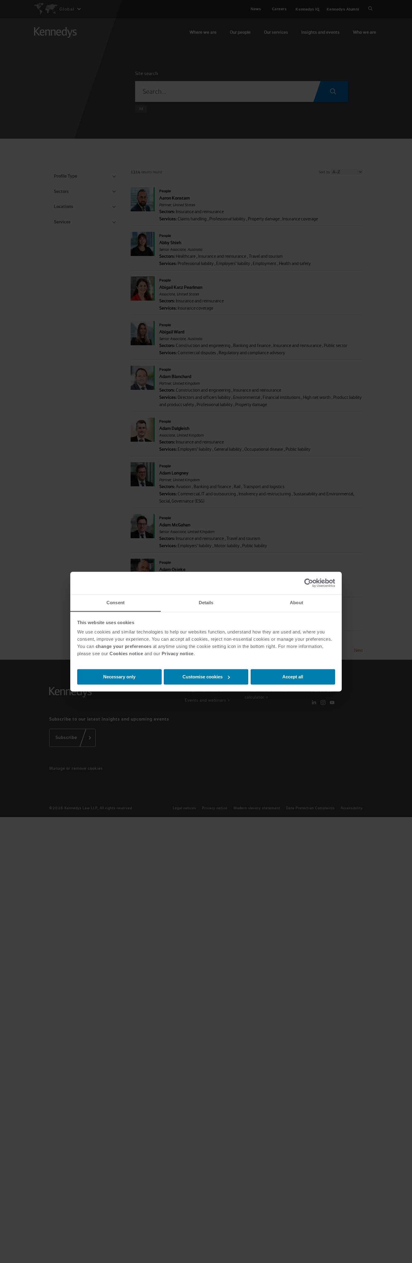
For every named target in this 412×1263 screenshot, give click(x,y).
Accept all (292, 676)
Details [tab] (206, 602)
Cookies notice (126, 653)
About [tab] (296, 602)
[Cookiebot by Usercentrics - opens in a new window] (308, 582)
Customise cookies (202, 676)
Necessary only (119, 676)
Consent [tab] (115, 602)
